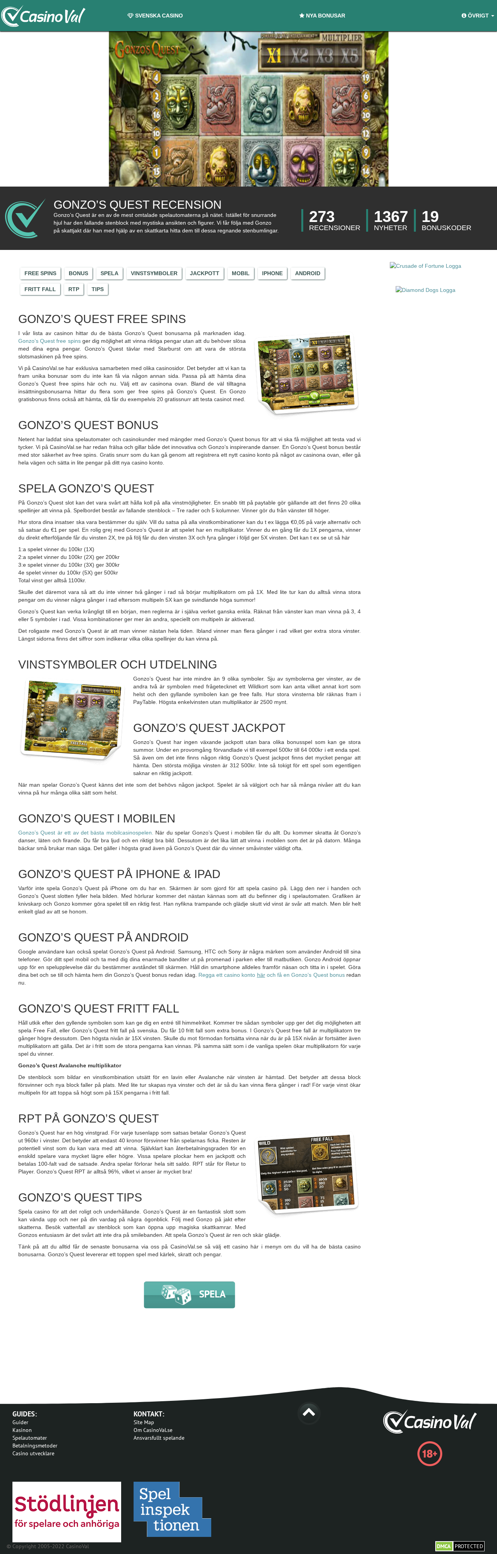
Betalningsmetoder (34, 1445)
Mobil (241, 273)
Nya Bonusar (324, 15)
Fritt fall (40, 289)
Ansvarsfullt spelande (159, 1437)
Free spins (40, 273)
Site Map (144, 1422)
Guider (20, 1422)
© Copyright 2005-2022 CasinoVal (48, 1546)
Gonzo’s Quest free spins (49, 341)
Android (307, 273)
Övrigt (478, 15)
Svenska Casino (158, 15)
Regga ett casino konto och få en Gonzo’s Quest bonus (271, 975)
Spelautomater (29, 1437)
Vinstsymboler (154, 273)
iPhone (272, 273)
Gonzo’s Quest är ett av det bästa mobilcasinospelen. (85, 832)
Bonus (78, 273)
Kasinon (22, 1430)
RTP (73, 289)
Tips (98, 289)
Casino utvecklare (33, 1453)
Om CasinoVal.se (153, 1430)
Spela (109, 273)
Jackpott (204, 273)
